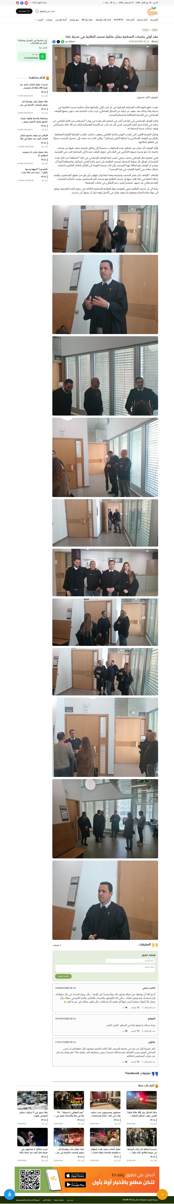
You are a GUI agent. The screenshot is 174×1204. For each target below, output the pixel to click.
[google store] (75, 1184)
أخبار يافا (130, 20)
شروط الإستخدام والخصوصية (28, 1200)
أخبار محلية (142, 20)
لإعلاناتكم (47, 1200)
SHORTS (118, 20)
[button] (135, 1007)
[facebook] (22, 2)
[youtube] (26, 2)
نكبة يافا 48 (87, 20)
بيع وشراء (73, 20)
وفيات (49, 20)
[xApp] (58, 41)
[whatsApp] (62, 41)
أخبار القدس (60, 20)
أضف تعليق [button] (63, 976)
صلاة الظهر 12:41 (39, 2)
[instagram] (17, 2)
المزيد (40, 20)
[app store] (75, 1175)
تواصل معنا (59, 1200)
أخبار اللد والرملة (103, 20)
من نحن (70, 1200)
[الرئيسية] (152, 11)
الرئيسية (154, 20)
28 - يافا (109, 2)
